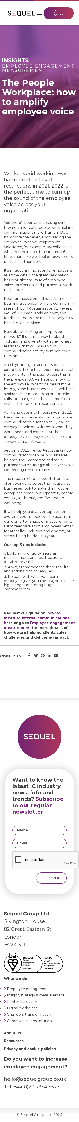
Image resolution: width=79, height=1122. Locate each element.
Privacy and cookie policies (30, 1049)
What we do (15, 979)
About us (12, 1033)
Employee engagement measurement (38, 68)
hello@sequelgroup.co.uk (35, 1079)
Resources (14, 1041)
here (8, 623)
